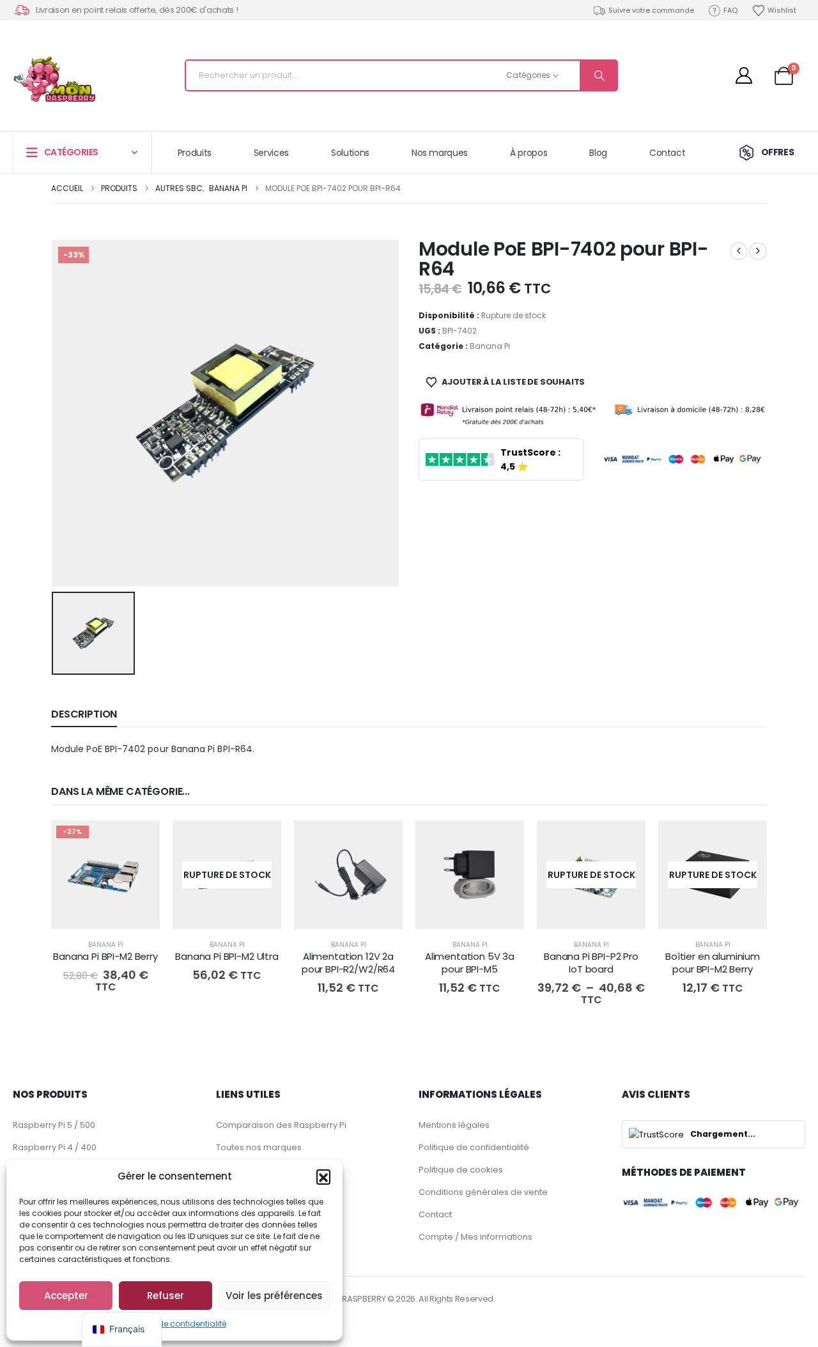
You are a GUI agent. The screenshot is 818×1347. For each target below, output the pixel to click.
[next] (758, 251)
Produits (195, 152)
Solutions (350, 152)
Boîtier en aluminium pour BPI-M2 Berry (712, 963)
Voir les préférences (274, 1295)
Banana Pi (490, 346)
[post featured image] (105, 874)
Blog (598, 152)
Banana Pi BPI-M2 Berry (105, 956)
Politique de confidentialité (174, 1323)
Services (271, 152)
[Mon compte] (743, 75)
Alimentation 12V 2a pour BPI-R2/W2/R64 (348, 963)
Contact (667, 152)
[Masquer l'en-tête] (54, 79)
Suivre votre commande (651, 10)
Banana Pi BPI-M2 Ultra (227, 956)
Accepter (66, 1295)
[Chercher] (598, 75)
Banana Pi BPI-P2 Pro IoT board (591, 963)
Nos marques (440, 152)
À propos (528, 152)
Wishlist (782, 10)
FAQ (730, 10)
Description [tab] (84, 714)
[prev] (739, 251)
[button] (323, 1176)
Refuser (165, 1295)
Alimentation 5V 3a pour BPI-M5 (469, 963)
